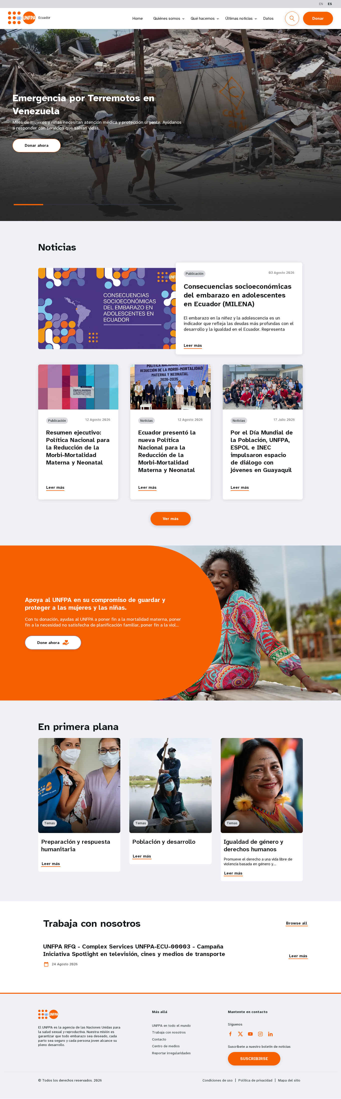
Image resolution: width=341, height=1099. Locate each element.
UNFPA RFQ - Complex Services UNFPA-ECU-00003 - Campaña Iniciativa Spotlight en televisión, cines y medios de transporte (134, 950)
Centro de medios (166, 1046)
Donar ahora (36, 145)
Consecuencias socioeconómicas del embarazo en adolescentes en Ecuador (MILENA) (237, 295)
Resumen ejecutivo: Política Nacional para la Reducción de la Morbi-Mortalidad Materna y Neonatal (78, 447)
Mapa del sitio (289, 1080)
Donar (318, 18)
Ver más (170, 518)
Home (137, 18)
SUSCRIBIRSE (254, 1058)
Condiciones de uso (217, 1080)
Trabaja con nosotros (169, 1032)
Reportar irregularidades (171, 1053)
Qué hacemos (203, 18)
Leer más (193, 345)
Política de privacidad (255, 1080)
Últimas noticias (239, 18)
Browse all (296, 923)
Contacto (159, 1039)
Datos (268, 18)
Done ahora (48, 642)
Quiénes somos (166, 18)
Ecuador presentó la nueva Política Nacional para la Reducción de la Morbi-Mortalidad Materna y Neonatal (167, 451)
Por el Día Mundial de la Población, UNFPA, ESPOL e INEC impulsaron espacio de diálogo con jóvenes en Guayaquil (262, 451)
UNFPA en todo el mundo (171, 1025)
